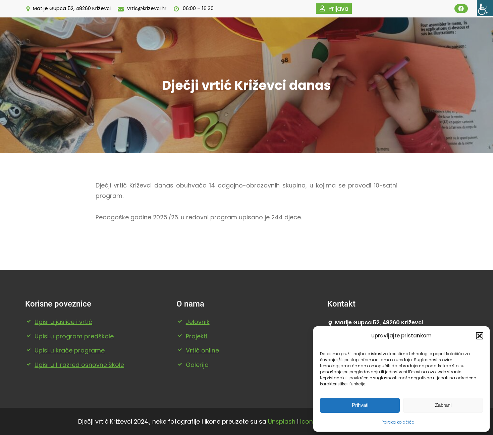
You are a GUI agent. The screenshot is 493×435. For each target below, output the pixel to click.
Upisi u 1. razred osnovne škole (79, 365)
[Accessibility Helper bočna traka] (485, 8)
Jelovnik (198, 322)
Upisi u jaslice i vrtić (63, 322)
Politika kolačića (398, 422)
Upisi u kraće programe (70, 350)
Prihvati (360, 405)
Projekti (196, 336)
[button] (479, 335)
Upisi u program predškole (74, 336)
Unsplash (281, 421)
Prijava (338, 8)
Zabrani (443, 405)
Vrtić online (202, 350)
